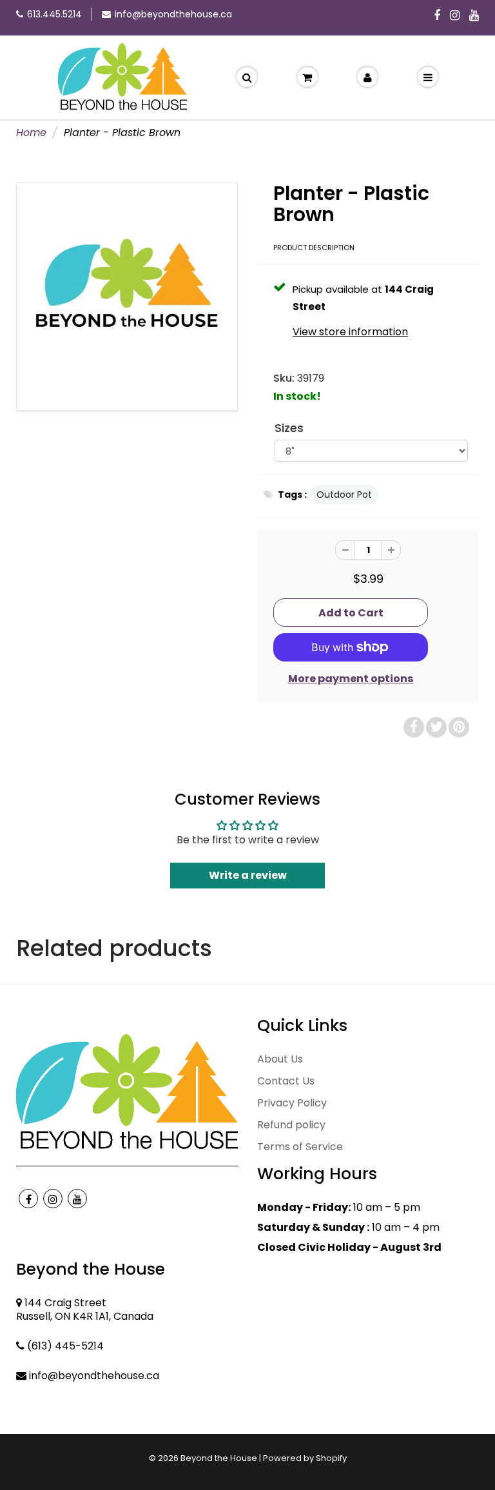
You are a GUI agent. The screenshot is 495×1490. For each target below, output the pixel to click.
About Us (280, 1059)
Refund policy (291, 1124)
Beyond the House (218, 1458)
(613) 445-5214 (65, 1345)
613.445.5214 (54, 14)
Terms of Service (300, 1146)
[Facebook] (437, 16)
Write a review (248, 875)
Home (31, 132)
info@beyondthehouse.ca (173, 14)
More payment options (350, 679)
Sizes (289, 428)
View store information (350, 332)
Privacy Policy (292, 1102)
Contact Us (286, 1080)
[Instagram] (455, 16)
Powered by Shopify (305, 1458)
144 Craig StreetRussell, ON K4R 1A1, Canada (84, 1309)
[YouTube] (474, 16)
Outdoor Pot (344, 494)
